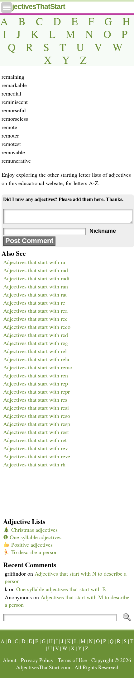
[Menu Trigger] (6, 7)
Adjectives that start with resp (36, 424)
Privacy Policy (37, 660)
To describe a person (34, 552)
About (10, 660)
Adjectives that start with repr (36, 391)
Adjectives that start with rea (35, 310)
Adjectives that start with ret (35, 440)
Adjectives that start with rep (35, 383)
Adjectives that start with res (35, 399)
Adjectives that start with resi (36, 407)
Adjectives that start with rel (35, 351)
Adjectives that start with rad (35, 270)
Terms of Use (72, 660)
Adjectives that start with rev (35, 448)
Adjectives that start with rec (35, 318)
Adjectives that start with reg (35, 343)
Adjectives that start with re (34, 302)
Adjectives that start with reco (36, 326)
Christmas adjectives (34, 529)
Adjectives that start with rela (36, 359)
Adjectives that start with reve (36, 456)
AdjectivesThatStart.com (43, 667)
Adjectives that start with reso (36, 415)
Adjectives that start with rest (36, 432)
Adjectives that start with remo (37, 367)
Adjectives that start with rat (35, 294)
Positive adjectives (31, 544)
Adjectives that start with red (35, 335)
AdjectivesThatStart (34, 6)
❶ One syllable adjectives (32, 537)
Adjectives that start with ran (35, 286)
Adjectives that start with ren (35, 375)
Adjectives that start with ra (34, 262)
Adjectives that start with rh (34, 464)
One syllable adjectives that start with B (61, 589)
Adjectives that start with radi (36, 278)
